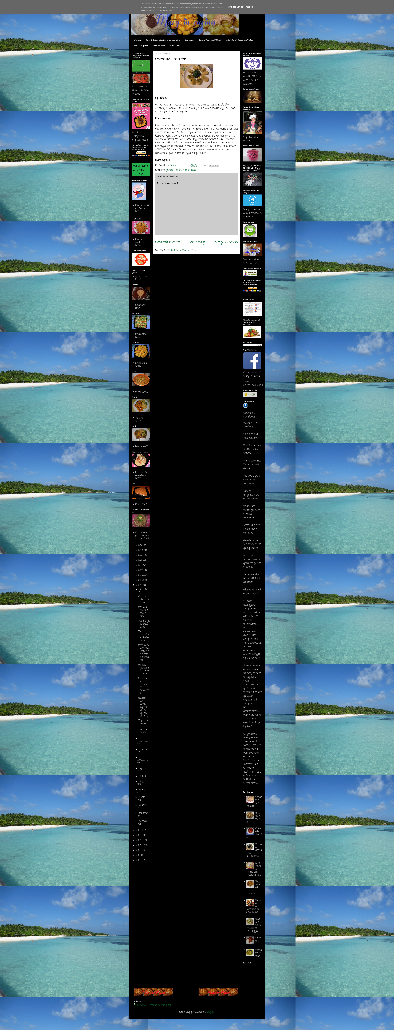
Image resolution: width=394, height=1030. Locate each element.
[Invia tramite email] (210, 166)
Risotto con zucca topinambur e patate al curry (143, 707)
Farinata (258, 939)
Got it (249, 7)
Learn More (235, 7)
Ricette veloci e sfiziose (142, 207)
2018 (139, 580)
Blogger (211, 1012)
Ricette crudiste (139, 241)
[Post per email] (204, 165)
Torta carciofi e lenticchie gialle (143, 636)
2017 (139, 585)
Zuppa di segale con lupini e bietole (143, 726)
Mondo (139, 447)
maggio (143, 789)
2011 (138, 855)
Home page (137, 40)
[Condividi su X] (214, 166)
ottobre (143, 749)
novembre (142, 741)
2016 (139, 830)
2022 (139, 560)
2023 (139, 555)
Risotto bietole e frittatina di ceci (143, 669)
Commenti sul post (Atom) (181, 250)
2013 (139, 845)
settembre (142, 760)
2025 (139, 545)
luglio (142, 776)
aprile (142, 797)
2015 (139, 835)
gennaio (143, 821)
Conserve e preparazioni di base (142, 535)
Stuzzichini (193, 170)
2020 (139, 570)
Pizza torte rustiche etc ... (142, 474)
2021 (139, 565)
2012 (139, 850)
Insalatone (140, 334)
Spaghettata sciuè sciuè (144, 624)
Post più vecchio (225, 242)
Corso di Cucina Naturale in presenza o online (163, 40)
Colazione (140, 305)
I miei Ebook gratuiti (140, 46)
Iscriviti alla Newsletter (249, 415)
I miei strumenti (159, 46)
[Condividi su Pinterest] (218, 166)
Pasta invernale (258, 953)
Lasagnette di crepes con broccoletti (143, 686)
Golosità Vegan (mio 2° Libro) (210, 40)
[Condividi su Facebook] (216, 166)
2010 (139, 860)
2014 (139, 840)
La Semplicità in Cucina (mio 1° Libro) (239, 40)
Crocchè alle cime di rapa (143, 599)
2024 (139, 550)
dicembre (144, 589)
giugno (142, 781)
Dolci (137, 504)
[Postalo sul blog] (212, 166)
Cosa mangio (189, 40)
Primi (138, 392)
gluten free (172, 170)
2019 (139, 575)
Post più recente (168, 242)
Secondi (183, 170)
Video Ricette (175, 46)
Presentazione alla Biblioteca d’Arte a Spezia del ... (143, 652)
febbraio (143, 813)
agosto (142, 768)
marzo (142, 805)
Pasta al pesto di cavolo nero (143, 611)
